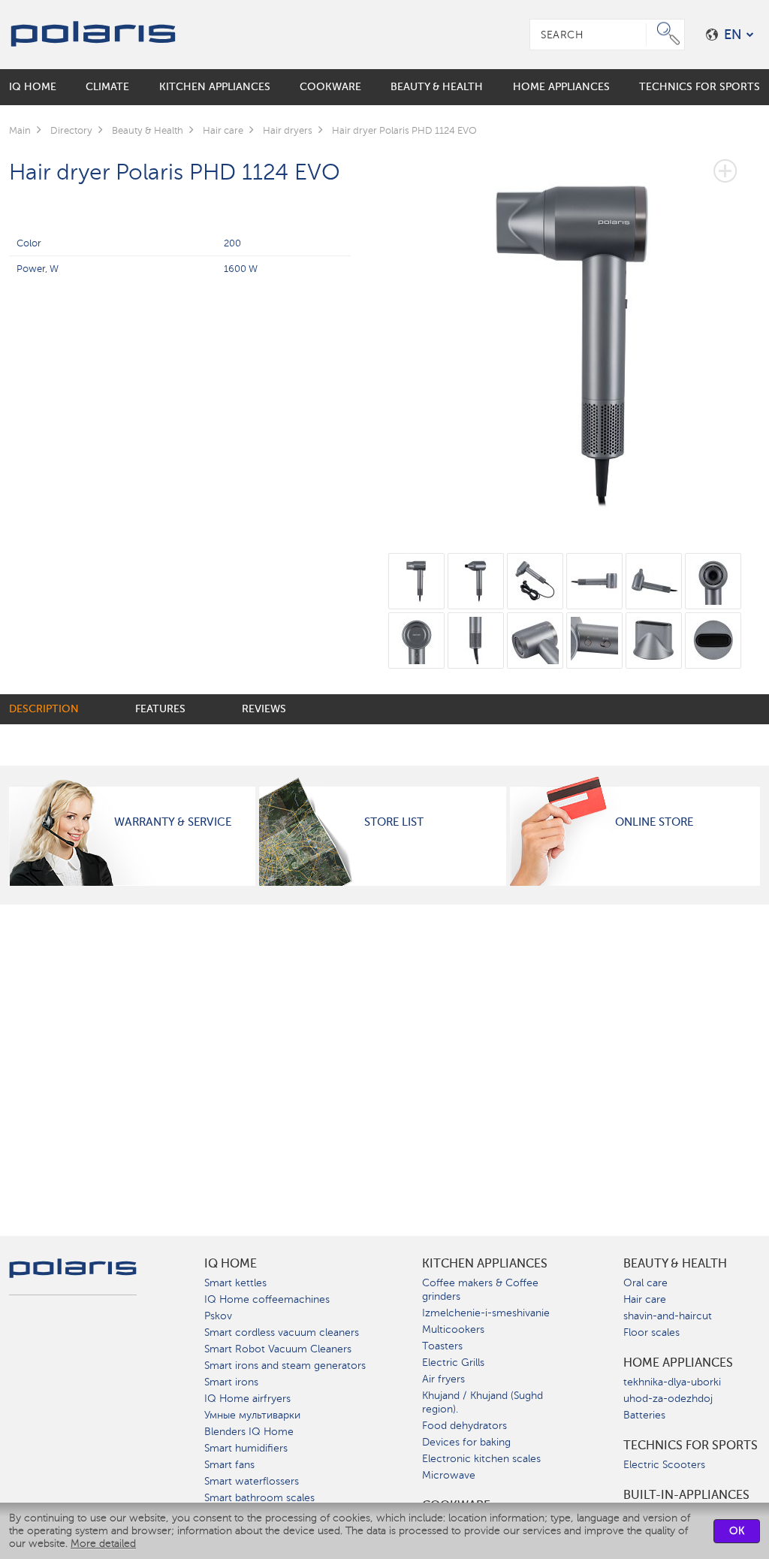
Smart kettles (235, 1283)
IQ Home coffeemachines (267, 1299)
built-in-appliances (686, 1495)
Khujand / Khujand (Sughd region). (482, 1402)
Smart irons (231, 1382)
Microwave (448, 1475)
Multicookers (453, 1329)
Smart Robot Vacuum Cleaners (277, 1349)
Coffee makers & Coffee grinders (480, 1290)
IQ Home (230, 1263)
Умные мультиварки (252, 1415)
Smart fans (229, 1464)
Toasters (442, 1346)
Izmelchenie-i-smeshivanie (486, 1313)
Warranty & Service (172, 822)
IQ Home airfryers (247, 1398)
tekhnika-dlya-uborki (672, 1382)
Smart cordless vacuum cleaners (281, 1332)
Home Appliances (678, 1363)
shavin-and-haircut (667, 1316)
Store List (394, 822)
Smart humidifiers (246, 1448)
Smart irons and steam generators (285, 1365)
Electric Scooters (664, 1464)
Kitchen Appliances (484, 1263)
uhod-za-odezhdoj (668, 1398)
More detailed (103, 1543)
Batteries (644, 1415)
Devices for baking (466, 1442)
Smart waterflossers (251, 1481)
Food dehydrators (464, 1425)
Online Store (654, 822)
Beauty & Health (675, 1263)
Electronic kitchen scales (481, 1458)
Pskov (218, 1316)
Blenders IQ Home (249, 1431)
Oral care (645, 1283)
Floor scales (651, 1332)
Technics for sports (690, 1445)
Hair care (644, 1299)
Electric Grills (453, 1362)
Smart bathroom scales (259, 1497)
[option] (574, 333)
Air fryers (443, 1379)
